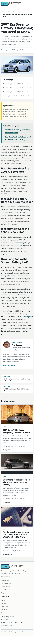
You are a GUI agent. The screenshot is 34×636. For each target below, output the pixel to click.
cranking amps (20, 243)
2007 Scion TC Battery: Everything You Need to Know (16, 431)
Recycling (4, 593)
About (3, 600)
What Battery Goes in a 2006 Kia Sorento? (15, 92)
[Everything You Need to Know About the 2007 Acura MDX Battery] (17, 464)
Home (3, 11)
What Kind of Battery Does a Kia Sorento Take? (17, 88)
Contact (3, 603)
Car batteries (5, 581)
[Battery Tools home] (11, 4)
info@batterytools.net (7, 617)
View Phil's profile (9, 366)
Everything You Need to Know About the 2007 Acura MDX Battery (16, 482)
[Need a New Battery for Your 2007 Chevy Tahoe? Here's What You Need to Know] (17, 517)
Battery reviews (5, 587)
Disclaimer (4, 609)
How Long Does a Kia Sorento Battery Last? (16, 96)
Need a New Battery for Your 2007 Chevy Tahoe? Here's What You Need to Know (16, 534)
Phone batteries (6, 584)
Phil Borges (4, 50)
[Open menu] (31, 4)
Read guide (6, 450)
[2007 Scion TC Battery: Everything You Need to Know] (17, 414)
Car (13, 11)
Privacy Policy (5, 606)
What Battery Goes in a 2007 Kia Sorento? (15, 84)
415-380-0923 (5, 620)
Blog (8, 11)
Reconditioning (5, 590)
